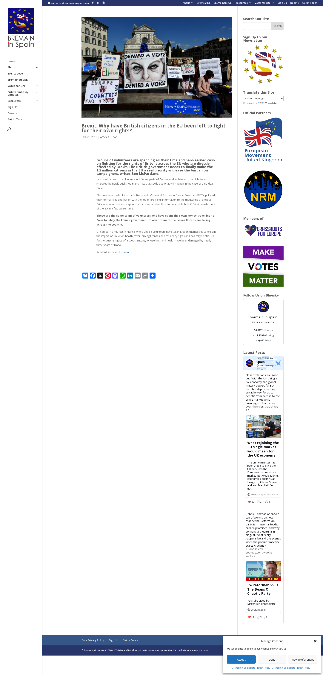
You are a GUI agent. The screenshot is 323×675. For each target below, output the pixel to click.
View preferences (302, 659)
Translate (271, 103)
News (113, 137)
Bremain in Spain (263, 317)
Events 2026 (203, 3)
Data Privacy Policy (92, 640)
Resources (242, 3)
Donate (294, 3)
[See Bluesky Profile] (278, 363)
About (186, 3)
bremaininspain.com (263, 322)
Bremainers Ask (223, 3)
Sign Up (282, 3)
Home (11, 61)
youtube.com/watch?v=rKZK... (259, 554)
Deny (272, 659)
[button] (315, 641)
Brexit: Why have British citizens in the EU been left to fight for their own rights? (153, 128)
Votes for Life (262, 3)
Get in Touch (309, 3)
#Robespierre (255, 549)
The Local (123, 252)
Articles (104, 137)
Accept (241, 659)
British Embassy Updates (17, 93)
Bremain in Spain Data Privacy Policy (251, 667)
